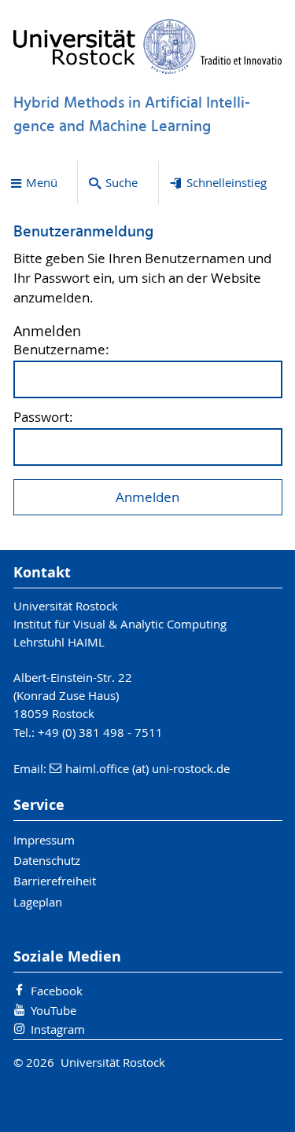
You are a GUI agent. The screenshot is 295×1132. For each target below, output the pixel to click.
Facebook (57, 990)
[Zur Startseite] (147, 46)
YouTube (53, 1010)
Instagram (58, 1029)
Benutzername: (61, 350)
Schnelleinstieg (226, 182)
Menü (41, 182)
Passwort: (43, 417)
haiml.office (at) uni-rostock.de (147, 768)
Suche (121, 182)
